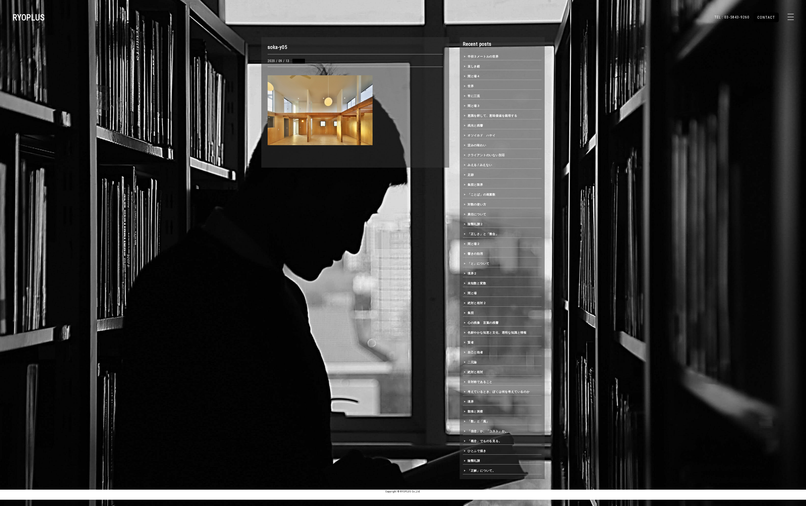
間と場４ (474, 76)
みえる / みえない (480, 165)
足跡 (471, 174)
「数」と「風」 (478, 421)
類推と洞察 (475, 411)
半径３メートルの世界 (483, 56)
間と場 (472, 293)
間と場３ (474, 105)
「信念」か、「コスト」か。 (488, 431)
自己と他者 (475, 352)
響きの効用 (475, 253)
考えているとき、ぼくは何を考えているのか (499, 391)
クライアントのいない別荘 (486, 155)
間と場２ (474, 243)
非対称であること (480, 381)
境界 (471, 401)
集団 (471, 312)
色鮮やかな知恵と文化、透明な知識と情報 (497, 332)
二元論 (472, 362)
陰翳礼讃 (474, 460)
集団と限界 (475, 184)
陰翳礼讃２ (475, 224)
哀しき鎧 (474, 66)
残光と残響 (475, 125)
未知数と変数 (477, 283)
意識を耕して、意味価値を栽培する (492, 115)
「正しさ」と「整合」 (483, 234)
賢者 (471, 342)
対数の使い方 (477, 204)
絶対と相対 (475, 372)
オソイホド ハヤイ (482, 135)
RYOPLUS (29, 17)
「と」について (478, 263)
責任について (477, 214)
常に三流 (474, 96)
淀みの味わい (477, 145)
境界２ (472, 273)
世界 (471, 86)
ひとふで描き (477, 451)
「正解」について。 (482, 470)
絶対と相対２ (477, 303)
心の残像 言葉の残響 (483, 322)
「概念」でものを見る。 (485, 441)
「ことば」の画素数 (482, 194)
